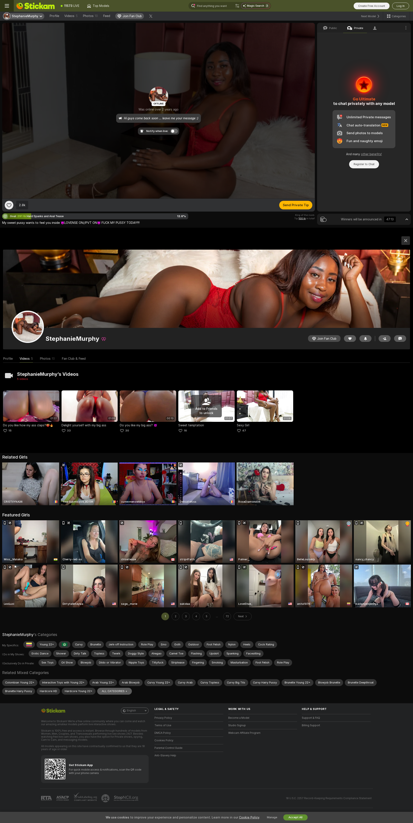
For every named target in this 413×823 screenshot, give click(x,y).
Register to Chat (364, 164)
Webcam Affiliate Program (244, 732)
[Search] (237, 6)
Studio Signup (237, 725)
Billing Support (311, 725)
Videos (71, 16)
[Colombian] (29, 644)
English (131, 710)
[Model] (405, 240)
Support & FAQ (311, 717)
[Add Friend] (385, 338)
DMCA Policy (162, 732)
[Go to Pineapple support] (105, 798)
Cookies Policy (163, 740)
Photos (90, 16)
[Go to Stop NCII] (126, 798)
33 (69, 430)
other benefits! (371, 154)
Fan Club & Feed (74, 359)
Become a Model (238, 717)
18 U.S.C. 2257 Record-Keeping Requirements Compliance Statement (329, 798)
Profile (54, 16)
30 (127, 430)
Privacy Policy (163, 717)
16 (185, 430)
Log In (401, 6)
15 (9, 430)
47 (244, 430)
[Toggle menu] (7, 6)
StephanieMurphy (18, 634)
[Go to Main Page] (35, 6)
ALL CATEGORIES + (114, 691)
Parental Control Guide (168, 747)
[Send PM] (400, 338)
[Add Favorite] (9, 205)
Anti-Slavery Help (165, 755)
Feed (106, 16)
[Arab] (64, 644)
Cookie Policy (249, 817)
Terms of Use (162, 725)
